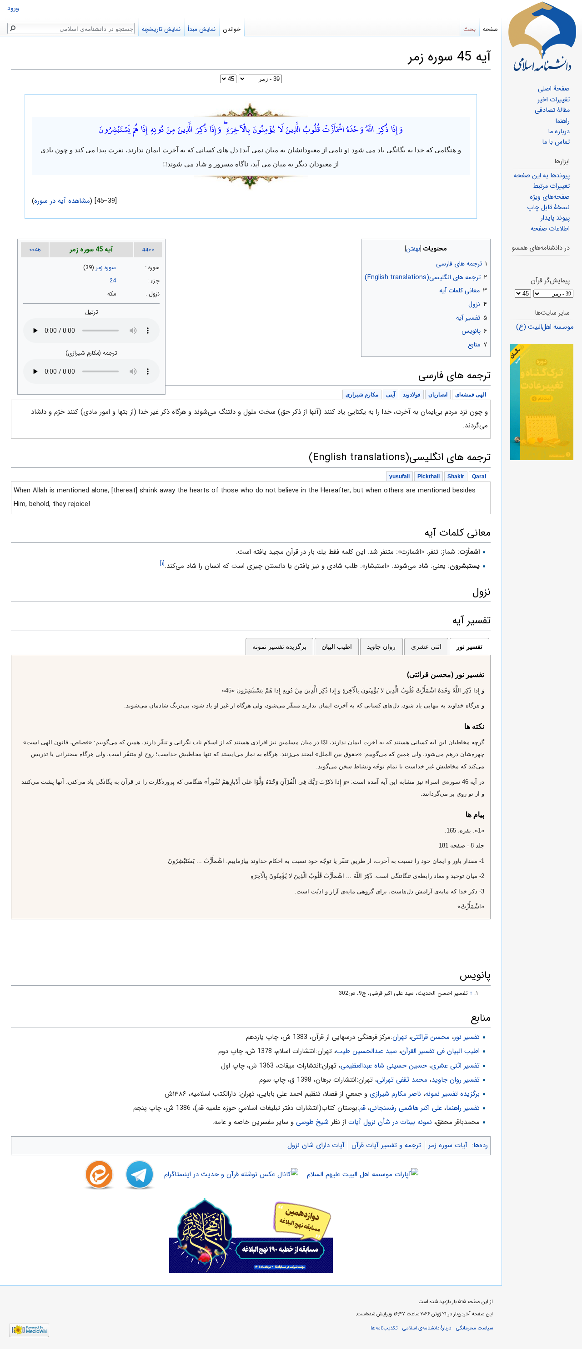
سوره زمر (106, 267)
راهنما (562, 121)
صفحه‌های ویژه (550, 197)
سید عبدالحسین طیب (366, 1051)
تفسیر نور (469, 646)
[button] (483, 247)
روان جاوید (381, 646)
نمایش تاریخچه (161, 29)
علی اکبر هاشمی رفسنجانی (406, 1108)
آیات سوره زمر (447, 1145)
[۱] (162, 563)
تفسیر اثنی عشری (455, 1065)
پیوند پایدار (555, 218)
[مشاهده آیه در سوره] (251, 109)
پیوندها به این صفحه (542, 176)
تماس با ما (556, 142)
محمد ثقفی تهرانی (402, 1079)
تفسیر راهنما (463, 1108)
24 (113, 281)
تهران (399, 1037)
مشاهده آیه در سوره (62, 201)
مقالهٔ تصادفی (552, 110)
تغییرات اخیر (553, 100)
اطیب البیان (336, 646)
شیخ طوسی (312, 1122)
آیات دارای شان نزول (316, 1145)
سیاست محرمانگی (474, 1328)
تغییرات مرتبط (551, 186)
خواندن (232, 29)
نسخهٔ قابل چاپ (548, 207)
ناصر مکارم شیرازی (395, 1093)
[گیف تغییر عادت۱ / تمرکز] (541, 402)
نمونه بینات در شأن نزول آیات (390, 1122)
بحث (469, 29)
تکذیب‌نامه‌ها (384, 1328)
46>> (35, 250)
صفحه (490, 29)
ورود (13, 8)
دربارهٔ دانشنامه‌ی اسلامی (426, 1328)
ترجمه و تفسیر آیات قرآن (386, 1145)
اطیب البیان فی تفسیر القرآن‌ (440, 1051)
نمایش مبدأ (202, 29)
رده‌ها (480, 1145)
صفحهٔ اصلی (554, 89)
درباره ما (559, 131)
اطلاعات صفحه (550, 229)
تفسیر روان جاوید (455, 1079)
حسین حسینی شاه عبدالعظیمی (384, 1065)
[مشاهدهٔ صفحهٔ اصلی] (542, 36)
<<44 (148, 250)
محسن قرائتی (430, 1037)
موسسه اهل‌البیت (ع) (544, 327)
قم (362, 1108)
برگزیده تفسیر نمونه (279, 646)
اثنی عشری (426, 646)
